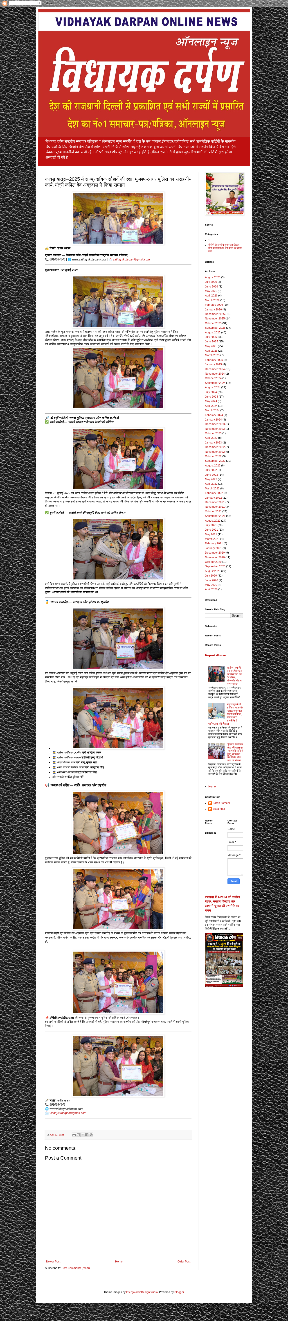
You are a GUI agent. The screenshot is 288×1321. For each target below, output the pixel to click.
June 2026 (211, 286)
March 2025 (212, 355)
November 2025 (215, 318)
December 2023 (215, 424)
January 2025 (213, 364)
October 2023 (213, 433)
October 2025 (213, 323)
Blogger (179, 1292)
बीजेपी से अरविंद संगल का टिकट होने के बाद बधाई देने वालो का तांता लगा (225, 248)
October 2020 (213, 561)
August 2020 (212, 571)
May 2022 (211, 479)
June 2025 (211, 341)
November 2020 (215, 557)
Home (119, 1261)
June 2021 (211, 529)
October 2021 (213, 511)
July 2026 (211, 281)
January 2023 (213, 442)
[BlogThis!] (78, 1135)
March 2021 (212, 539)
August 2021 (212, 520)
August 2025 (212, 332)
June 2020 (211, 580)
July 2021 (211, 525)
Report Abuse (215, 655)
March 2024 (212, 410)
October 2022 (213, 456)
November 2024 (215, 373)
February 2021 (214, 543)
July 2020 (211, 575)
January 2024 (213, 419)
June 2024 (211, 396)
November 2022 (215, 451)
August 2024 (212, 387)
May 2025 (211, 346)
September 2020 (215, 566)
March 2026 (212, 300)
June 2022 (211, 474)
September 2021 (215, 516)
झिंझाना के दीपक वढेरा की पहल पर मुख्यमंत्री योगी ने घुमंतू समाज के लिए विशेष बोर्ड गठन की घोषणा (235, 752)
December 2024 (215, 369)
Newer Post (53, 1261)
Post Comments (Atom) (76, 1268)
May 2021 (211, 534)
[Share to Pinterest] (91, 1135)
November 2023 (215, 428)
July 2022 (211, 470)
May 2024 (211, 401)
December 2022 (215, 447)
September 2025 (215, 327)
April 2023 (211, 437)
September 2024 (215, 383)
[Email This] (74, 1135)
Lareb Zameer (221, 803)
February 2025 (214, 360)
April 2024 (211, 405)
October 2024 (213, 378)
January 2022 (213, 497)
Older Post (184, 1261)
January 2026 (213, 309)
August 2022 (212, 465)
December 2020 (215, 552)
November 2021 (215, 506)
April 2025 (211, 350)
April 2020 (211, 589)
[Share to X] (82, 1135)
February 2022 (214, 493)
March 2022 (212, 488)
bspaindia (219, 808)
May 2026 (211, 291)
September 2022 (215, 460)
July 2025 (211, 337)
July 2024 (211, 392)
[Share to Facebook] (87, 1135)
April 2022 (211, 483)
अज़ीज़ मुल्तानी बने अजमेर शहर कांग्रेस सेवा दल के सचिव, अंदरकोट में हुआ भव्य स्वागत (234, 675)
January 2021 (213, 548)
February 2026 (214, 304)
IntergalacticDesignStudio (142, 1292)
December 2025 (215, 314)
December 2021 (215, 502)
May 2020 (211, 584)
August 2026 (212, 277)
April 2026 (211, 295)
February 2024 (214, 415)
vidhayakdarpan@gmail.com (131, 259)
